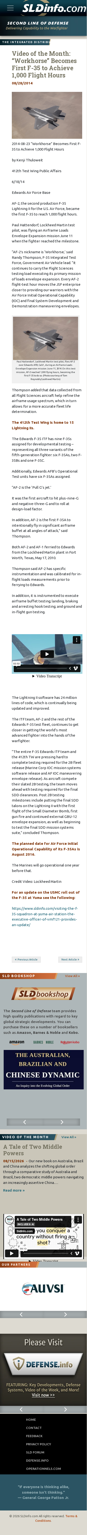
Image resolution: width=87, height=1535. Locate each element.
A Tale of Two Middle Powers (32, 1150)
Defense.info (37, 1460)
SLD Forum (35, 1452)
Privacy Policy (38, 1444)
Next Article (69, 959)
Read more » (14, 1190)
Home (31, 1419)
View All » (72, 976)
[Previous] (25, 1122)
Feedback (34, 1436)
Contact (34, 1428)
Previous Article (28, 959)
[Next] (61, 1122)
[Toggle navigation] (10, 8)
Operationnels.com (43, 1469)
